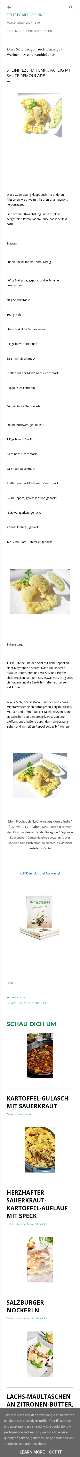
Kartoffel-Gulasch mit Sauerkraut (38, 1102)
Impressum (33, 31)
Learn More (32, 1452)
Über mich (14, 31)
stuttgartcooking (26, 14)
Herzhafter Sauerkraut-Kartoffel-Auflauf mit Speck (37, 1204)
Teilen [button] (10, 982)
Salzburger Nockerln (25, 1306)
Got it (55, 1452)
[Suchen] (71, 6)
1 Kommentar (24, 1114)
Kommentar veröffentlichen (28, 1002)
